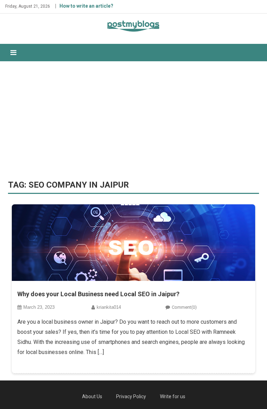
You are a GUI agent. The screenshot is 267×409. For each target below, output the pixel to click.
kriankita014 (109, 307)
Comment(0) (184, 307)
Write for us (172, 396)
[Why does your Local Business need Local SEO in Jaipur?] (133, 242)
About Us (92, 396)
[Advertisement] (133, 120)
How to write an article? (86, 6)
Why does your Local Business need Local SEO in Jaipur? (98, 294)
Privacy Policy (131, 396)
